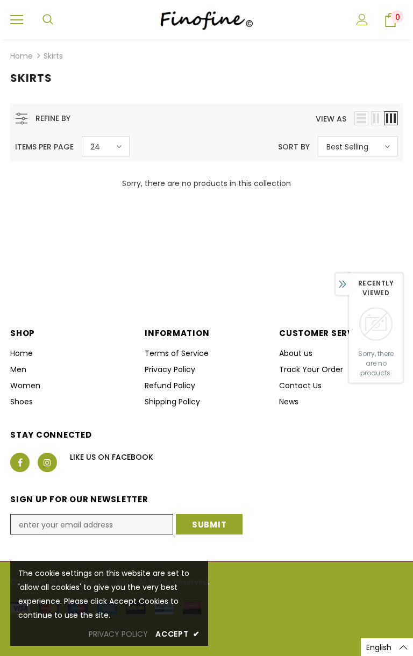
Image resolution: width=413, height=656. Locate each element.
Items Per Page (44, 146)
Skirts (53, 56)
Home (21, 56)
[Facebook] (20, 462)
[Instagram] (47, 462)
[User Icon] (362, 19)
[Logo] (206, 19)
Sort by (294, 146)
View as (331, 118)
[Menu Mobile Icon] (16, 19)
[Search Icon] (47, 20)
